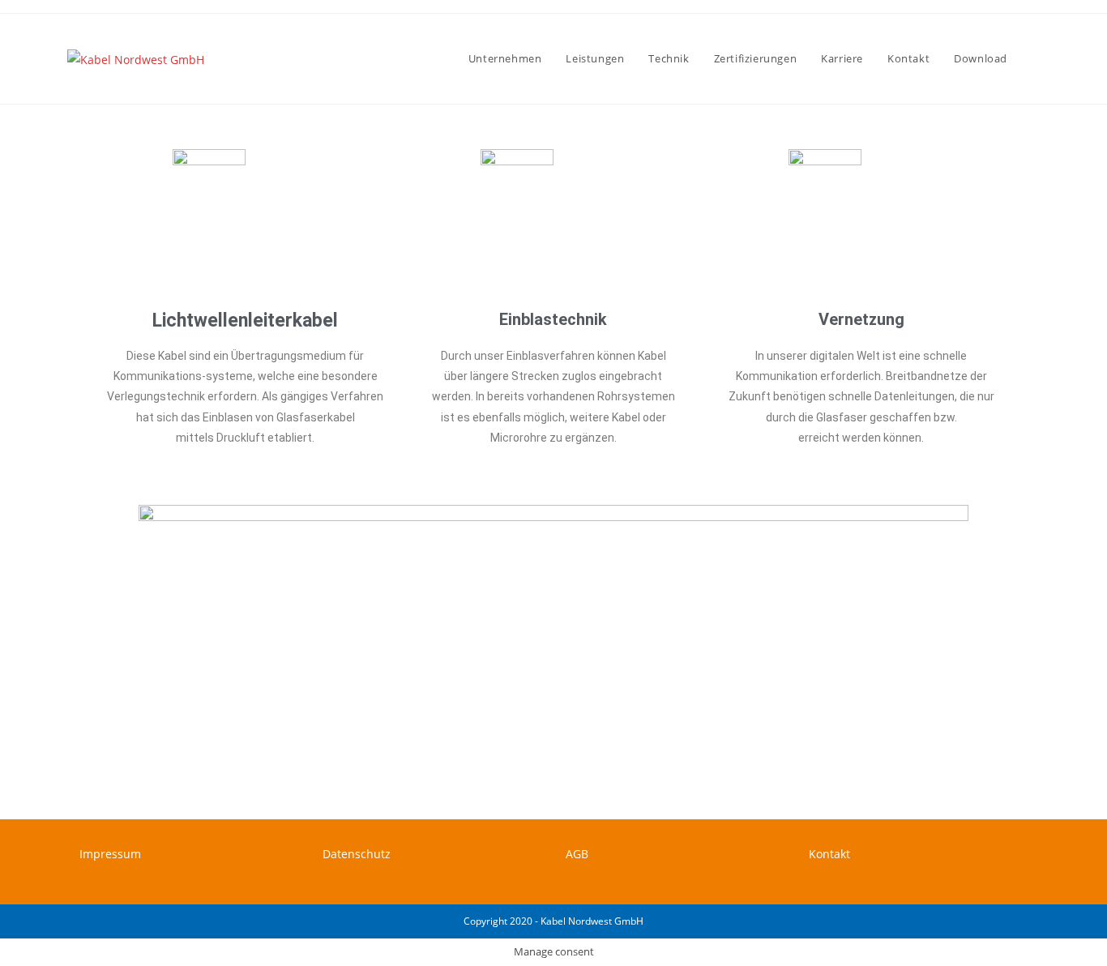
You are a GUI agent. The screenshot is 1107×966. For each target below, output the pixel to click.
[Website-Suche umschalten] (1035, 59)
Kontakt (829, 853)
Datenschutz (357, 853)
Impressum (110, 853)
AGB (577, 853)
